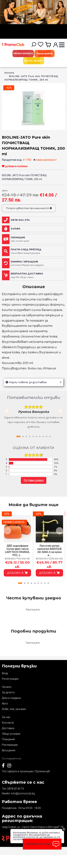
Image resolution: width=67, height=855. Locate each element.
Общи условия (11, 733)
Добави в (16, 572)
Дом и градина (11, 698)
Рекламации (10, 744)
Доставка (8, 728)
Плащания (8, 739)
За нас (6, 717)
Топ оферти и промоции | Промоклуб (26, 771)
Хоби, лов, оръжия (14, 709)
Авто (5, 703)
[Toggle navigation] (61, 45)
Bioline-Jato (35, 368)
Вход (5, 673)
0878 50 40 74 (15, 788)
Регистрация (10, 678)
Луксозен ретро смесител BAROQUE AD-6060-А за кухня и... (49, 550)
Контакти (8, 722)
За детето (8, 692)
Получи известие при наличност (28, 208)
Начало (9, 72)
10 (50, 436)
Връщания (8, 750)
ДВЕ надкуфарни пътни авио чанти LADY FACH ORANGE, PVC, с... (17, 550)
